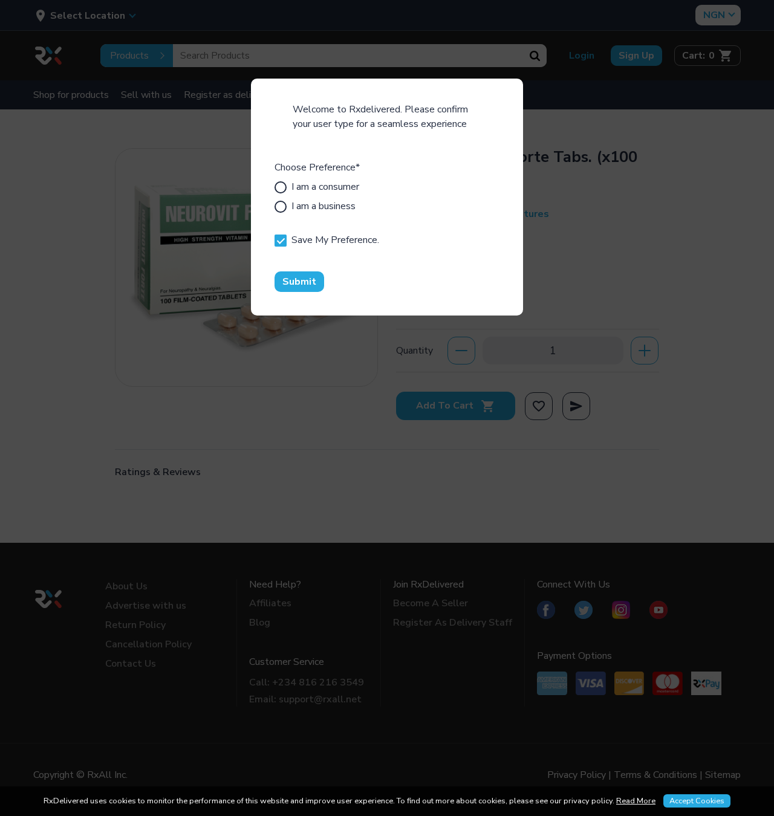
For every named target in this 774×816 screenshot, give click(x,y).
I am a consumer (325, 186)
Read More (635, 800)
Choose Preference (317, 167)
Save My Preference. (335, 240)
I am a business (323, 206)
